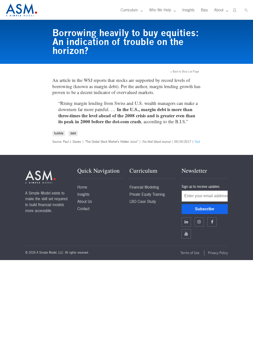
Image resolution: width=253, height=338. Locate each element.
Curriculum (129, 10)
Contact (83, 208)
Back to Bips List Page (186, 71)
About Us (84, 201)
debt (73, 133)
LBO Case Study (142, 201)
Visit (197, 142)
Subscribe (204, 209)
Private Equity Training (147, 194)
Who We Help (160, 10)
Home (82, 187)
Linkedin (186, 222)
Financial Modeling (144, 187)
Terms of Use (189, 253)
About (218, 10)
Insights (188, 10)
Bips (204, 10)
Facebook (212, 222)
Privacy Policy (218, 253)
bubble (58, 133)
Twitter (199, 222)
